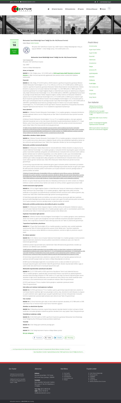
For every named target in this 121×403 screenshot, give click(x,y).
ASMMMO (92, 376)
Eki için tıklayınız (28, 333)
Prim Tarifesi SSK (93, 87)
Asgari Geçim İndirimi (94, 49)
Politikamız (92, 80)
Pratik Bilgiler (92, 83)
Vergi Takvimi (92, 97)
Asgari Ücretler (93, 53)
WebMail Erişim (106, 2)
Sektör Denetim (35, 43)
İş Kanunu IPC (92, 70)
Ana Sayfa (67, 373)
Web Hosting (30, 401)
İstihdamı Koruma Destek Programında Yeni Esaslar (96, 107)
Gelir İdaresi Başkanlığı (96, 373)
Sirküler (91, 90)
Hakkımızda (92, 59)
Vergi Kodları (92, 94)
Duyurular (92, 56)
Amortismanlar (93, 46)
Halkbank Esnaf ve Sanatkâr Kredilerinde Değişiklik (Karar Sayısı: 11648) (98, 112)
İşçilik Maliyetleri (93, 73)
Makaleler (92, 76)
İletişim (91, 66)
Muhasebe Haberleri (15, 401)
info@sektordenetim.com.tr (28, 2)
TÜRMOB (92, 378)
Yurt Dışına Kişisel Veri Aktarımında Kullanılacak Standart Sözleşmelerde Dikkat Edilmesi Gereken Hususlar (40, 349)
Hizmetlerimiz (92, 63)
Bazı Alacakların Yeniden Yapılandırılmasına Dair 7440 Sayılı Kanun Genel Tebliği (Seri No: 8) (59, 352)
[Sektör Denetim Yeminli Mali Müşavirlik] (21, 9)
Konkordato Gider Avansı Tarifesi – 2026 (98, 118)
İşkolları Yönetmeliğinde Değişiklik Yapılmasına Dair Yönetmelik (98, 123)
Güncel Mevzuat (68, 378)
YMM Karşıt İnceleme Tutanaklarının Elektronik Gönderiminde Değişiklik (98, 128)
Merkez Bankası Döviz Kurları (98, 381)
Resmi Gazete (94, 375)
